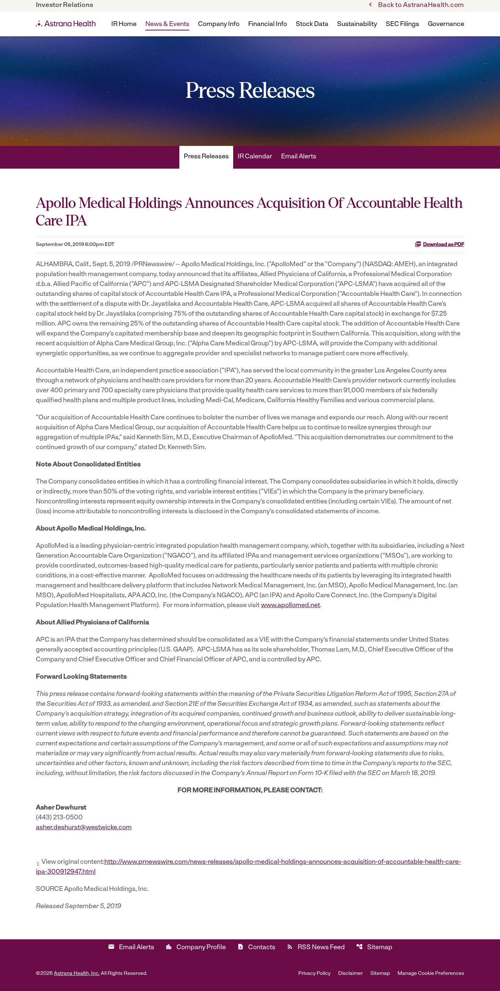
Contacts (256, 947)
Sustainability (357, 24)
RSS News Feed (316, 947)
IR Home (124, 24)
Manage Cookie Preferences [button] (431, 973)
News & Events (167, 24)
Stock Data (312, 24)
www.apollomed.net (290, 605)
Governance (446, 24)
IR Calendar (255, 157)
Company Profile (195, 947)
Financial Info (267, 24)
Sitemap (374, 947)
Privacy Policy (314, 973)
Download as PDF (443, 244)
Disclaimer (350, 973)
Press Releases (206, 157)
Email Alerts (298, 157)
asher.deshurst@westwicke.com (84, 828)
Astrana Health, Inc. (77, 973)
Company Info (218, 24)
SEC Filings (402, 24)
